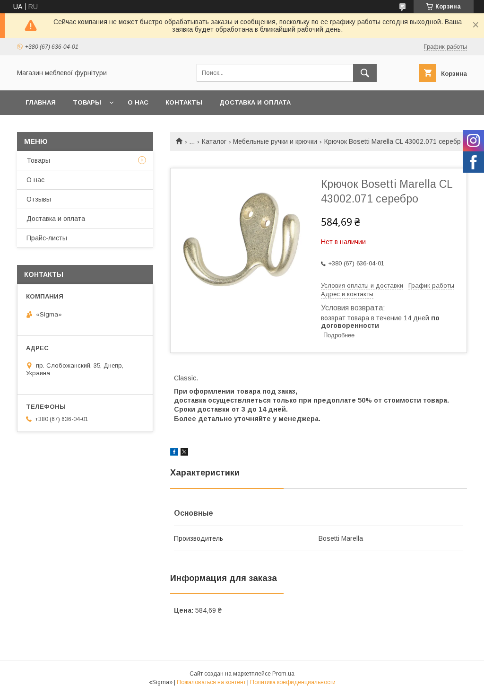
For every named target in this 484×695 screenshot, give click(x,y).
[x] (184, 453)
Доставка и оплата (255, 102)
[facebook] (174, 453)
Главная (41, 102)
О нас (138, 102)
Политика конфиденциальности (293, 682)
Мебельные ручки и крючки (275, 141)
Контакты (183, 102)
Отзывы (38, 199)
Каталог (214, 141)
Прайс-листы (46, 238)
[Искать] (365, 73)
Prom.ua (283, 673)
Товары (87, 102)
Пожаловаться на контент (211, 682)
